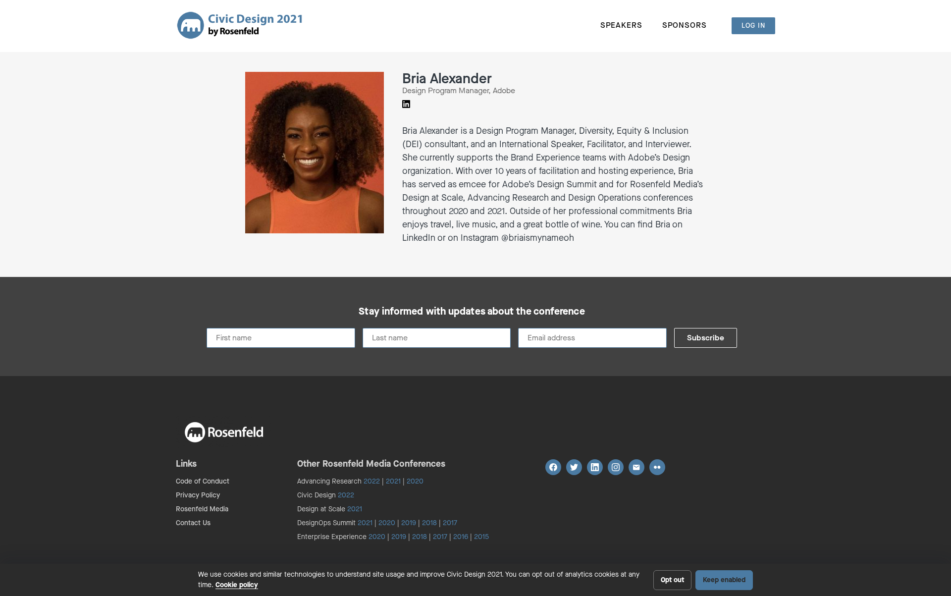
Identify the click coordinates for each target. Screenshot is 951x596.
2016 (460, 537)
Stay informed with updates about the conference (471, 311)
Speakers (621, 25)
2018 (429, 523)
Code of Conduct (202, 481)
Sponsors (684, 25)
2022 (372, 481)
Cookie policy (236, 585)
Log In (753, 25)
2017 (450, 523)
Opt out (672, 580)
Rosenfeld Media (202, 509)
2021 (393, 481)
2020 (415, 481)
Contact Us (193, 523)
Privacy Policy (198, 495)
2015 (481, 537)
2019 (408, 523)
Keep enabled (724, 580)
